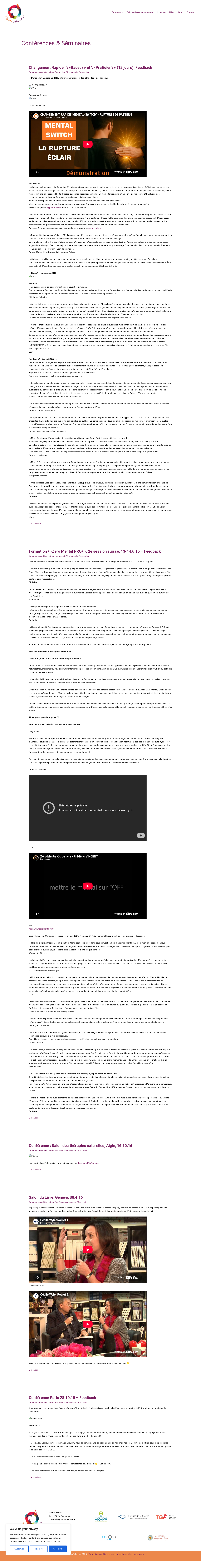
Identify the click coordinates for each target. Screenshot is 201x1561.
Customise (19, 1549)
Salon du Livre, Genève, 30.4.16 (56, 1197)
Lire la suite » (35, 523)
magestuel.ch (94, 228)
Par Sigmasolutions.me (65, 1150)
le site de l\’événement (88, 1163)
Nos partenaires (118, 1554)
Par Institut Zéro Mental (66, 72)
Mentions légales (136, 1554)
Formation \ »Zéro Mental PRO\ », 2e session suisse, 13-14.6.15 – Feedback (95, 551)
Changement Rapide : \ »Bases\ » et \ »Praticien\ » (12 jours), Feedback (90, 67)
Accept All (57, 1549)
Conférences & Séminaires (41, 72)
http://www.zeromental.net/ (41, 929)
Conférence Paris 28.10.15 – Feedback (62, 1397)
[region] (38, 1539)
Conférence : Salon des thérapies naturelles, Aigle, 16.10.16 (80, 1145)
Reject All (38, 1549)
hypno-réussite (54, 207)
